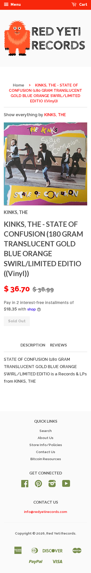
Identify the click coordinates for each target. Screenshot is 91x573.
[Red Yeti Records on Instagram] (52, 485)
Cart (82, 5)
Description (32, 345)
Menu (15, 5)
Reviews (58, 345)
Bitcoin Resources (45, 459)
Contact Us (45, 452)
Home (18, 85)
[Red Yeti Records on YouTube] (66, 485)
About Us (45, 438)
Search (45, 431)
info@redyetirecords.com (45, 512)
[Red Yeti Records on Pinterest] (38, 485)
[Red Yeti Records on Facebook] (25, 485)
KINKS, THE (55, 114)
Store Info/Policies (45, 445)
